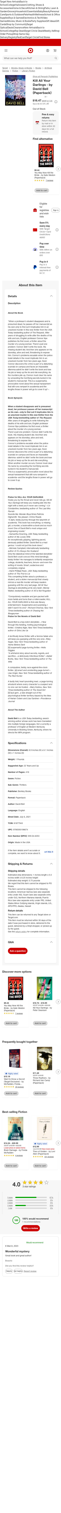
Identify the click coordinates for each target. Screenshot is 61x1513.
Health (31, 14)
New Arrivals (30, 27)
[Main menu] (6, 50)
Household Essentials (27, 11)
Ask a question (18, 950)
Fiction (15, 71)
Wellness (39, 14)
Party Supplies (38, 21)
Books (38, 68)
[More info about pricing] (56, 102)
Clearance (18, 27)
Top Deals (19, 30)
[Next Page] (58, 169)
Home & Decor (19, 8)
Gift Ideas (50, 21)
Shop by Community (16, 24)
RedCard (21, 37)
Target (5, 68)
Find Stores (44, 37)
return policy (21, 931)
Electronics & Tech (32, 17)
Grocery (12, 11)
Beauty (46, 11)
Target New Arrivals (10, 1)
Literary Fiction (28, 71)
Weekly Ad (49, 30)
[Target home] (30, 50)
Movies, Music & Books (19, 21)
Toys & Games (16, 17)
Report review (30, 1271)
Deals (10, 27)
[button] (40, 96)
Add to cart (41, 190)
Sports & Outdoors (14, 14)
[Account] (48, 50)
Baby (40, 11)
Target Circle (32, 37)
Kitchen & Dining (35, 8)
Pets (26, 14)
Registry (12, 37)
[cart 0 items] (55, 50)
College (11, 4)
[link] (40, 96)
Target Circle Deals (34, 30)
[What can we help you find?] (30, 58)
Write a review (30, 1228)
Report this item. (48, 852)
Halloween (20, 4)
